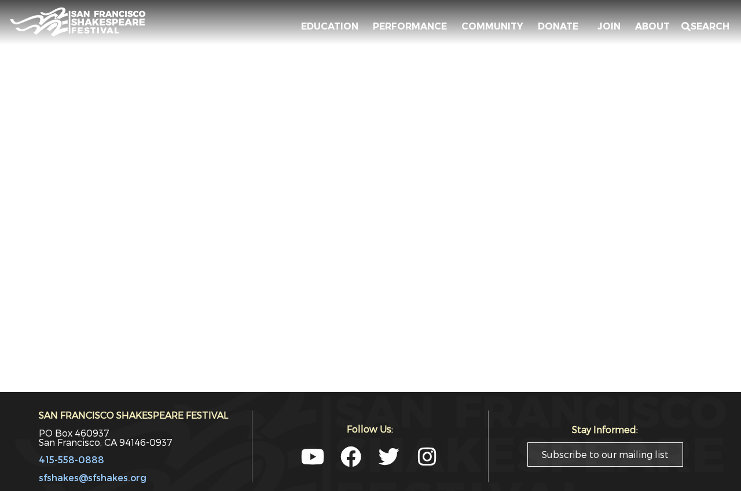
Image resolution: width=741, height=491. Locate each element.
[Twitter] (389, 456)
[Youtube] (312, 456)
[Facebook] (350, 456)
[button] (705, 26)
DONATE (560, 26)
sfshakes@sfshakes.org (92, 477)
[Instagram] (427, 456)
